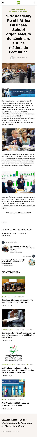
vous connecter (14, 233)
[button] (3, 3)
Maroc (13, 9)
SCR (4, 222)
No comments (7, 305)
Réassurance (21, 9)
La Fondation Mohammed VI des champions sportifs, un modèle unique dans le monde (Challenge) (18, 370)
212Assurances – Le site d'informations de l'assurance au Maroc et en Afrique (17, 423)
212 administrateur (20, 58)
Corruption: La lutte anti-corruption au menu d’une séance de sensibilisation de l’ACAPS (18, 335)
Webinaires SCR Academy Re (18, 11)
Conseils (5, 329)
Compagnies (6, 364)
